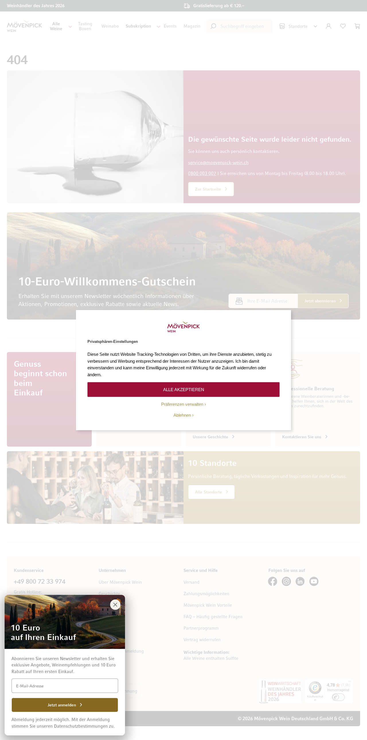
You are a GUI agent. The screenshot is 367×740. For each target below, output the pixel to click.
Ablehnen (182, 415)
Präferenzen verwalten (182, 404)
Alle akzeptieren (183, 389)
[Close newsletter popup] (115, 604)
